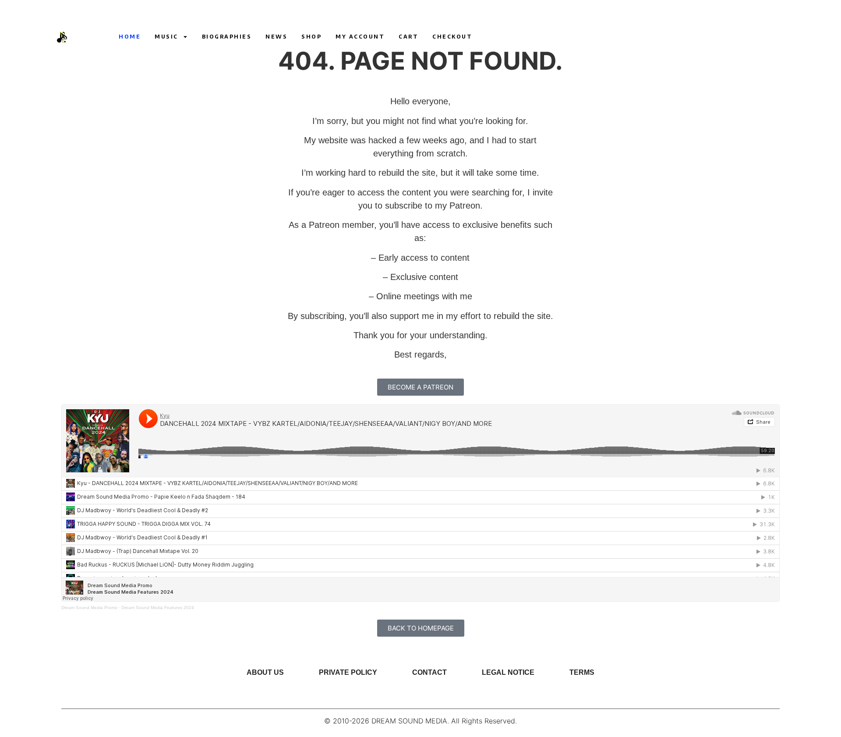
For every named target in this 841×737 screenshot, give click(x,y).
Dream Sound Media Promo (89, 607)
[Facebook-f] (630, 37)
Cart (408, 36)
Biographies (227, 36)
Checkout (452, 36)
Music (166, 36)
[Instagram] (614, 37)
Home (130, 36)
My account (360, 36)
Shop (311, 36)
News (276, 36)
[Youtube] (598, 37)
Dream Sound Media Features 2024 (157, 607)
